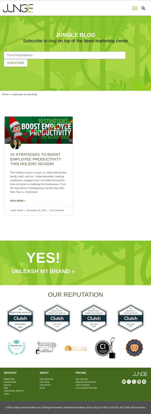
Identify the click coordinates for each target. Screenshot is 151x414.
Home (5, 94)
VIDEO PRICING (83, 385)
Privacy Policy (138, 407)
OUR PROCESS (46, 379)
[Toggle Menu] (135, 8)
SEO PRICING (82, 379)
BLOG (42, 388)
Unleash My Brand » (43, 271)
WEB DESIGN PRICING (86, 382)
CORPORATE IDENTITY (14, 391)
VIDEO (7, 394)
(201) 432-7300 (122, 407)
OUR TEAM (44, 382)
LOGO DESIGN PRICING (86, 388)
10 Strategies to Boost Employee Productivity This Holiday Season (35, 159)
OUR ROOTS (45, 385)
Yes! (43, 257)
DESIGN (7, 385)
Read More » (18, 201)
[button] (143, 8)
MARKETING (9, 379)
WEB (6, 388)
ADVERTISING (10, 382)
